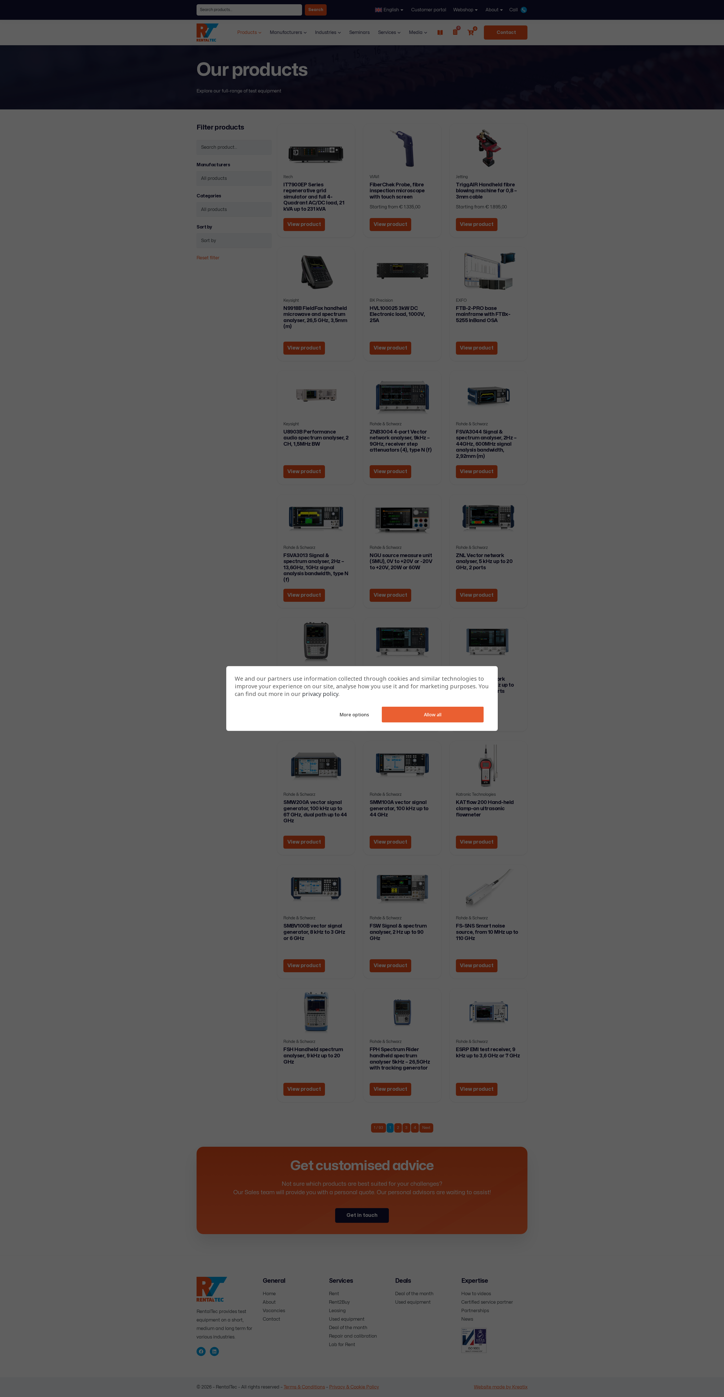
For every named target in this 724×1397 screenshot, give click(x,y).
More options (354, 715)
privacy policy (320, 694)
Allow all (432, 715)
